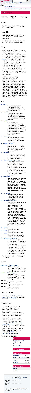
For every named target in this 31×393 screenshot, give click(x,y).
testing (15, 360)
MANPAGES (6, 0)
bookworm (16, 355)
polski (15, 368)
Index (6, 3)
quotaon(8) (14, 297)
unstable (15, 362)
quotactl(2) (11, 295)
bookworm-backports (9, 8)
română (15, 371)
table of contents (19, 349)
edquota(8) (5, 59)
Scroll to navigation (7, 12)
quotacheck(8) (6, 297)
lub (9, 265)
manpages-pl (17, 8)
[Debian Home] (2, 3)
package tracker (17, 343)
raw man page (17, 345)
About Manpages (13, 3)
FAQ (20, 3)
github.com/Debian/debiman (19, 389)
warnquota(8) (13, 298)
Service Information (10, 6)
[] (10, 160)
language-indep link (18, 340)
